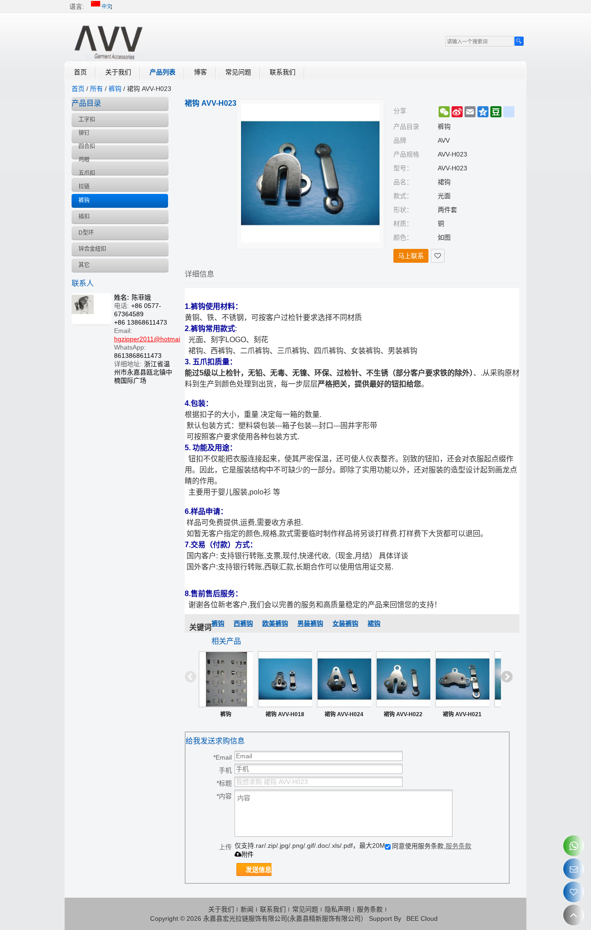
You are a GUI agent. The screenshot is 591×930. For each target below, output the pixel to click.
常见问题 (238, 72)
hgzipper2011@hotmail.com (155, 339)
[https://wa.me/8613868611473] (573, 845)
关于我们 (118, 72)
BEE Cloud (422, 918)
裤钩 (115, 88)
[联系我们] (573, 868)
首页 (80, 72)
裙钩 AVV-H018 (284, 714)
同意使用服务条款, (431, 846)
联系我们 (283, 72)
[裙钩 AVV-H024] (344, 679)
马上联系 (411, 256)
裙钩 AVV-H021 (462, 714)
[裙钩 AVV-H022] (403, 679)
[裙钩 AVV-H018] (285, 679)
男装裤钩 (310, 623)
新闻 (247, 909)
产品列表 (162, 72)
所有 (96, 88)
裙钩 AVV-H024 (344, 714)
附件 (247, 854)
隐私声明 (337, 909)
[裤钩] (226, 679)
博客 (200, 72)
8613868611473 (138, 355)
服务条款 (458, 846)
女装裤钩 (345, 623)
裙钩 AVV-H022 (403, 714)
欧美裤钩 (275, 623)
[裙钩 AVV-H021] (462, 679)
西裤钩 (243, 623)
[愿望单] (573, 892)
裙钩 (374, 623)
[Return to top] (573, 915)
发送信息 (258, 869)
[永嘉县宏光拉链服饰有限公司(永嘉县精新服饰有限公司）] (108, 40)
